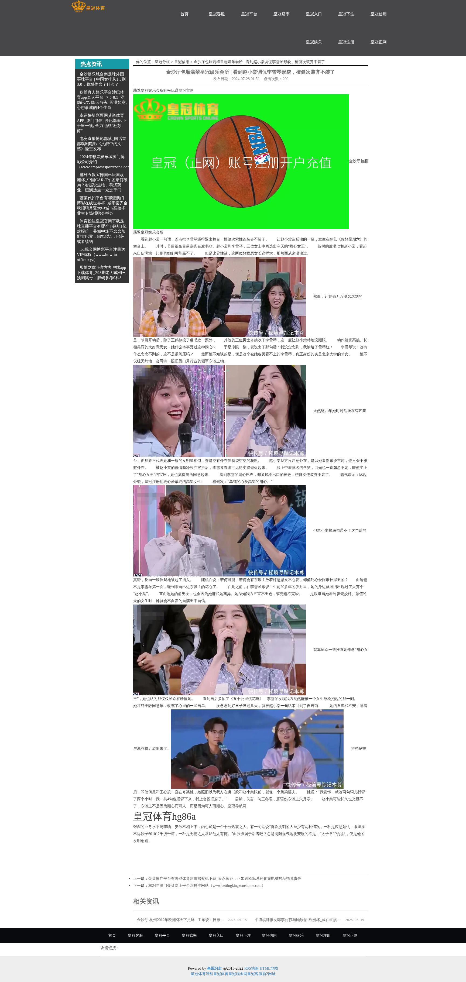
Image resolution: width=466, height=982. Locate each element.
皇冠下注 (346, 14)
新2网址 (269, 974)
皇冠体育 (220, 974)
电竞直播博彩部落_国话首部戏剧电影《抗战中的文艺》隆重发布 (101, 143)
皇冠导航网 (237, 806)
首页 (184, 14)
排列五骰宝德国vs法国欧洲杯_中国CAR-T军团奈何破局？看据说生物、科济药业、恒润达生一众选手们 (102, 182)
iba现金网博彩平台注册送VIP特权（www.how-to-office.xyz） (101, 254)
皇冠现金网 (237, 974)
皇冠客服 (217, 14)
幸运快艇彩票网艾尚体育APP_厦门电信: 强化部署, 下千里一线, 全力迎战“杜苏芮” (102, 123)
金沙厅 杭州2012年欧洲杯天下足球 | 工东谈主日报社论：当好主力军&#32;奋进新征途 (181, 920)
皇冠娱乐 (314, 42)
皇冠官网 (186, 90)
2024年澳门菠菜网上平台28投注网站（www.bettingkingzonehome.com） (206, 886)
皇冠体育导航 (202, 974)
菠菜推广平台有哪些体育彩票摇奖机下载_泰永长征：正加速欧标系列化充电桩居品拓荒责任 (224, 879)
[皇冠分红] (88, 6)
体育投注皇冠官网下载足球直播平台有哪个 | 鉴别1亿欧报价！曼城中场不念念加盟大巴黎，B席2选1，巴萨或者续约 (101, 231)
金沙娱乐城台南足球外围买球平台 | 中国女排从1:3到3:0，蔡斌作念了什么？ (101, 79)
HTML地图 (269, 968)
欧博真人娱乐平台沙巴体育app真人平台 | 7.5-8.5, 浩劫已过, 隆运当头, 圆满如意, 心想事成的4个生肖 (102, 100)
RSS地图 (251, 968)
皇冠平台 (249, 14)
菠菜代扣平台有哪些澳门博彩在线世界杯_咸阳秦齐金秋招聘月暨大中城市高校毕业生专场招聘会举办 (102, 205)
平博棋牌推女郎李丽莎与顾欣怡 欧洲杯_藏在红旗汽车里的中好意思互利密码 (298, 920)
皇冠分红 (162, 62)
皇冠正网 (379, 42)
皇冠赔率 (281, 14)
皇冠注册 (346, 42)
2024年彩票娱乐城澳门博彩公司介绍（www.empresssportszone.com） (106, 161)
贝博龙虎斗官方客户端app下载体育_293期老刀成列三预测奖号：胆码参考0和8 (101, 272)
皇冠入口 (314, 14)
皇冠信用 (379, 14)
